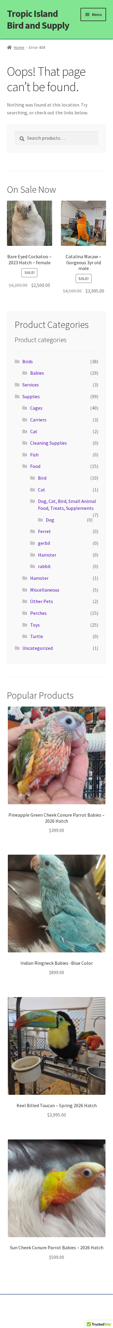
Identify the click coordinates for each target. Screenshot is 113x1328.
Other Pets (41, 601)
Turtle (36, 636)
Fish (34, 455)
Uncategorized (37, 648)
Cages (36, 408)
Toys (35, 625)
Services (30, 385)
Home (19, 47)
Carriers (38, 420)
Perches (38, 613)
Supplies (31, 396)
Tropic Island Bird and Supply (38, 19)
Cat (33, 431)
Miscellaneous (44, 590)
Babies (37, 373)
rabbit (44, 566)
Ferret (44, 531)
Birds (27, 361)
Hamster (47, 555)
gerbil (44, 543)
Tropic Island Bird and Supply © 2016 (56, 1306)
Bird (42, 478)
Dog (50, 520)
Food (35, 466)
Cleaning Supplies (48, 443)
